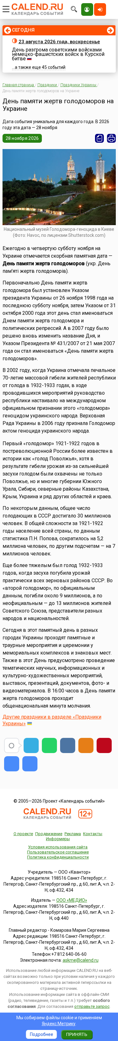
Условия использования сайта (57, 847)
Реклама (73, 833)
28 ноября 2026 (22, 138)
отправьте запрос (92, 1006)
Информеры (58, 838)
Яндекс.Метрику (59, 1023)
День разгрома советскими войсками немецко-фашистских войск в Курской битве (58, 54)
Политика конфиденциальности (58, 857)
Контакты (92, 833)
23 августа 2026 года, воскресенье (59, 42)
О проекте (23, 833)
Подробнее (41, 1034)
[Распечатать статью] (111, 138)
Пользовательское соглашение (58, 852)
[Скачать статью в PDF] (99, 138)
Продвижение (48, 833)
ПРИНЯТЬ (76, 1034)
